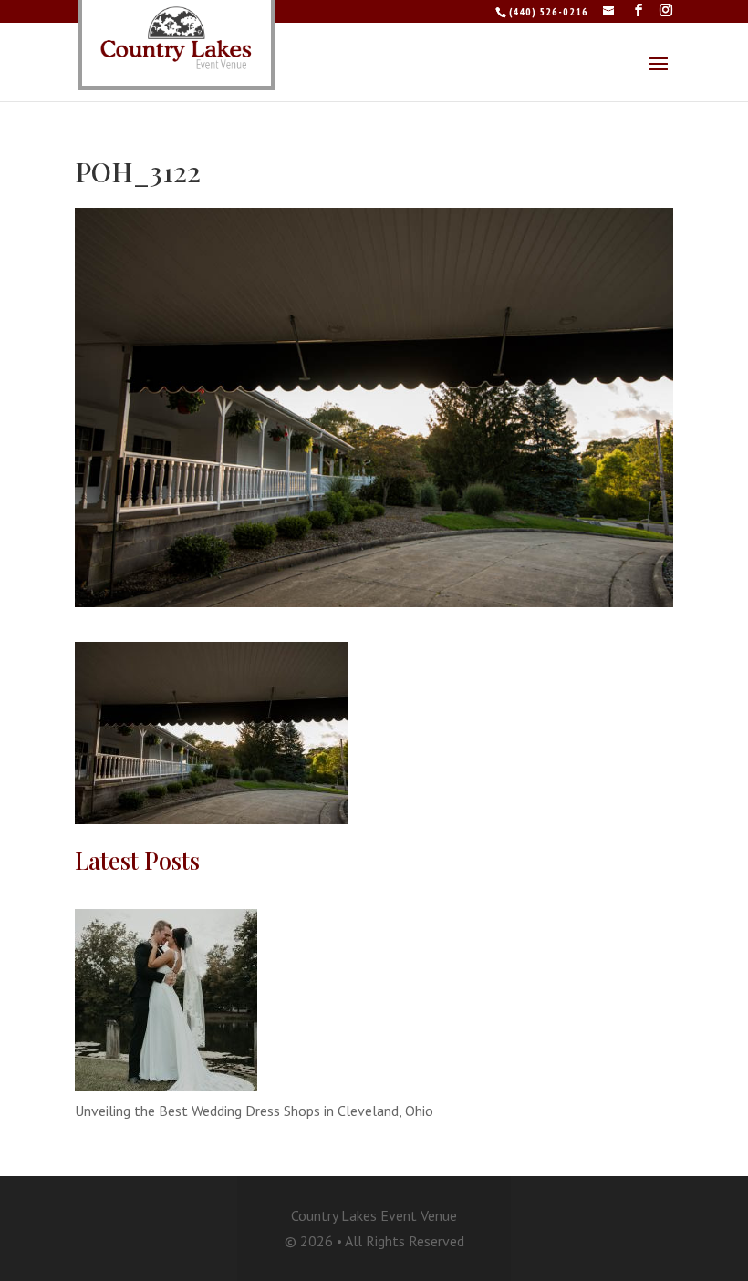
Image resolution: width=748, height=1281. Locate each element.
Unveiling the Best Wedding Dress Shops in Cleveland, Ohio (254, 1110)
